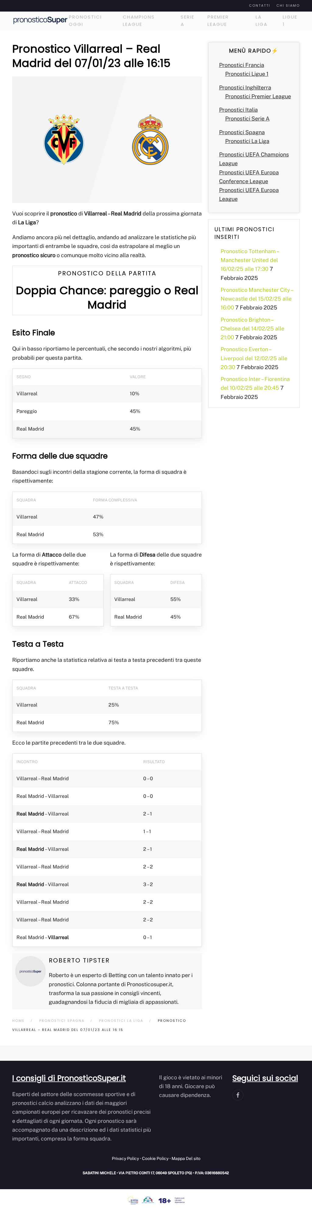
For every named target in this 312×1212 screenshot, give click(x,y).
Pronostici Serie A (247, 118)
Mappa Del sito (186, 1158)
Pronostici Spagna (242, 132)
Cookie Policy (155, 1158)
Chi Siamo (288, 5)
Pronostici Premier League (258, 96)
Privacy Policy (125, 1158)
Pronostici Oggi (85, 20)
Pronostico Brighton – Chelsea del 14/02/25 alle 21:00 (252, 328)
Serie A (187, 20)
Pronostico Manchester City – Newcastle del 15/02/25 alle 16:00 (257, 299)
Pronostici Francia (241, 65)
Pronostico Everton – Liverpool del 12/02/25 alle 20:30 (254, 358)
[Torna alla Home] (40, 20)
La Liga (262, 20)
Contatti (259, 5)
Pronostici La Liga (247, 141)
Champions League (139, 20)
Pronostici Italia (238, 110)
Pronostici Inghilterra (245, 87)
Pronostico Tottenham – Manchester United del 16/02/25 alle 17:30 (249, 260)
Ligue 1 (290, 20)
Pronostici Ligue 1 (246, 74)
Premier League (218, 20)
